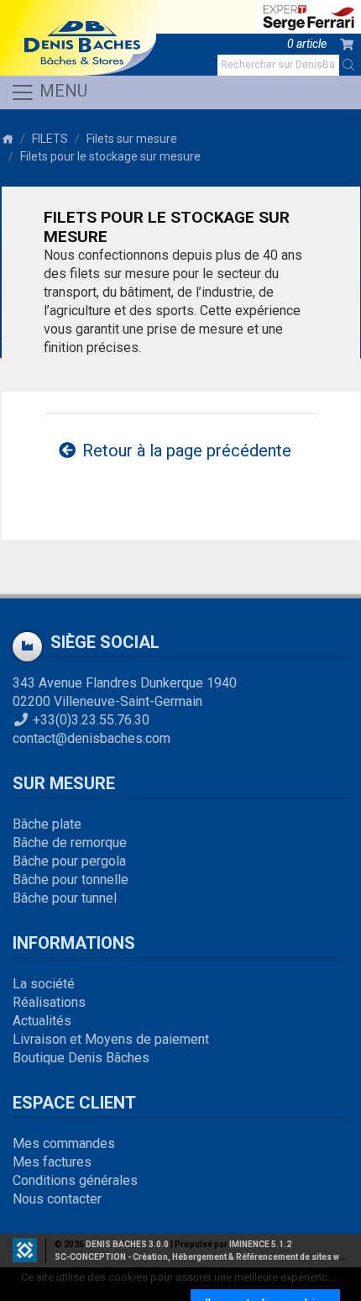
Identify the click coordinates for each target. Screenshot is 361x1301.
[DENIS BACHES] (78, 38)
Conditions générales (75, 1180)
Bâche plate (47, 824)
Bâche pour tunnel (65, 898)
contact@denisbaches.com (91, 738)
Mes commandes (64, 1143)
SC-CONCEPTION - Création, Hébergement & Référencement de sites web (202, 1256)
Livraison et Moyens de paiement (111, 1039)
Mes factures (52, 1162)
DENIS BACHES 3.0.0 (127, 1244)
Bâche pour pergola (69, 861)
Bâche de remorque (70, 843)
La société (44, 984)
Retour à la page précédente (184, 450)
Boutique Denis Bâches (81, 1058)
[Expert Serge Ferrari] (309, 17)
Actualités (42, 1021)
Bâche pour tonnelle (70, 880)
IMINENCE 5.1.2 (260, 1244)
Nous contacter (57, 1199)
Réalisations (49, 1002)
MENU (61, 91)
